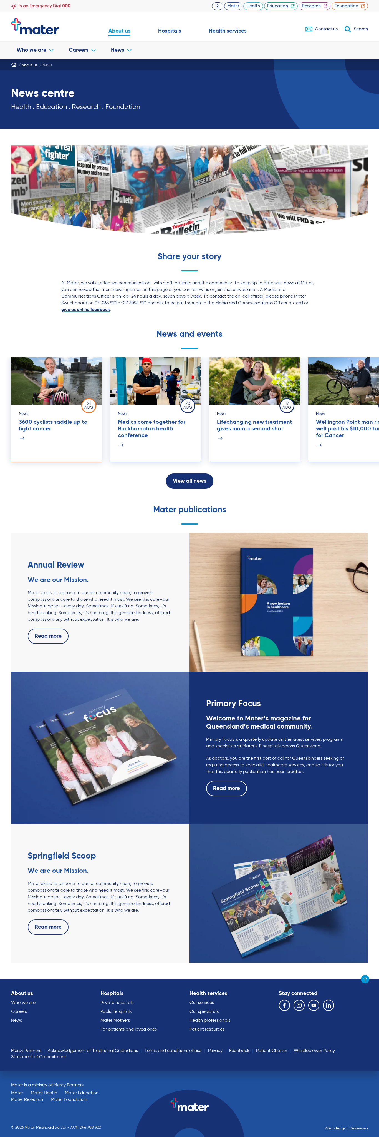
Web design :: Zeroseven (346, 1128)
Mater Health (44, 1093)
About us (119, 31)
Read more (48, 636)
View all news (189, 481)
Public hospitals (116, 1011)
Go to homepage (46, 26)
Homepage (217, 6)
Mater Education (81, 1093)
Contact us (326, 29)
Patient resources (207, 1029)
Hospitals (169, 31)
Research (311, 6)
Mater (233, 6)
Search (361, 29)
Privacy (215, 1051)
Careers (79, 50)
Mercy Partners (26, 1051)
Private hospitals (116, 1003)
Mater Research (27, 1100)
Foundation (346, 6)
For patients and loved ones (128, 1029)
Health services (228, 31)
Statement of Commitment (38, 1057)
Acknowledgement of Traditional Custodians (93, 1051)
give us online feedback (85, 310)
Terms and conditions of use (173, 1051)
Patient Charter (271, 1051)
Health (253, 6)
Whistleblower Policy (314, 1051)
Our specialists (204, 1011)
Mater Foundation (69, 1100)
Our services (202, 1003)
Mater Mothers (115, 1020)
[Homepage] (14, 65)
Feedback (239, 1051)
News (117, 50)
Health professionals (210, 1020)
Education (277, 6)
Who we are (31, 50)
